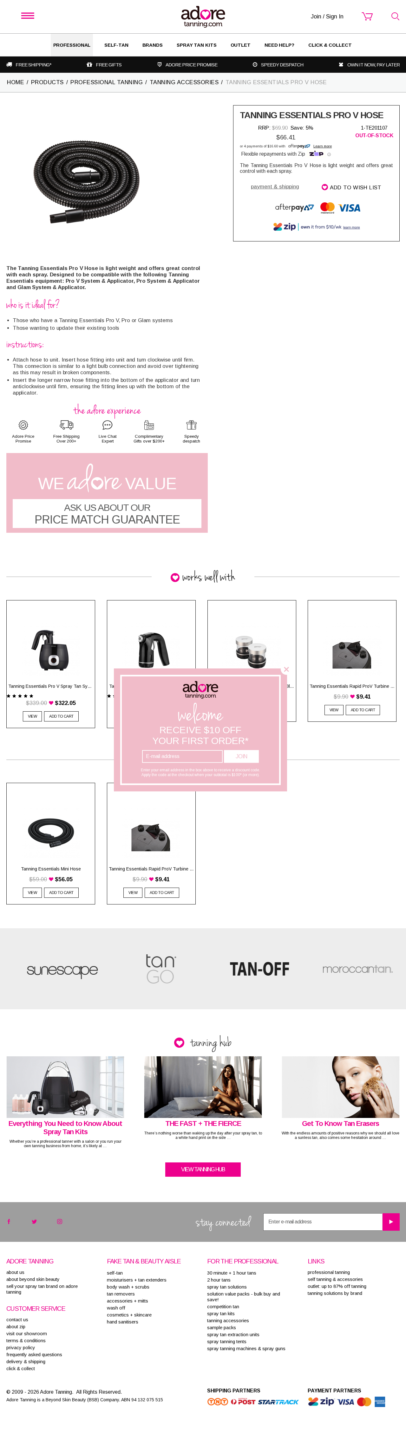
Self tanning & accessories (335, 1279)
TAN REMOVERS (121, 1293)
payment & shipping (275, 187)
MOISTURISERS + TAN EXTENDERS (137, 1279)
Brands (152, 45)
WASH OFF (116, 1307)
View (32, 716)
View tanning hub (203, 1169)
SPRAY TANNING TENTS (226, 1341)
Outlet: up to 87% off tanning (337, 1286)
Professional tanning (329, 1272)
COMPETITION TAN (223, 1306)
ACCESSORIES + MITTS (127, 1300)
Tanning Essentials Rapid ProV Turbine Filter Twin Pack (151, 868)
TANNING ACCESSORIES (184, 82)
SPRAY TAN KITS (221, 1313)
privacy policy (20, 1347)
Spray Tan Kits (197, 45)
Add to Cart (61, 892)
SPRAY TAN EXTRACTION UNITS (233, 1334)
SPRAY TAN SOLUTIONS (227, 1286)
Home (15, 82)
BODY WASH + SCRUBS (128, 1286)
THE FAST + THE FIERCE (203, 1123)
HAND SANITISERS (122, 1321)
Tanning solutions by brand (335, 1293)
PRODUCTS (47, 82)
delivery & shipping (25, 1361)
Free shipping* (33, 64)
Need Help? (279, 45)
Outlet (241, 45)
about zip (15, 1326)
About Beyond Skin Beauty (33, 1279)
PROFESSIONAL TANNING (106, 82)
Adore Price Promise (191, 64)
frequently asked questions (34, 1354)
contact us (17, 1319)
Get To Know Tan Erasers (340, 1123)
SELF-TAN (116, 45)
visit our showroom (26, 1333)
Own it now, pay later (373, 64)
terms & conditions (26, 1340)
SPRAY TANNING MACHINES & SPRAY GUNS (246, 1348)
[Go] (391, 1222)
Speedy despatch (282, 64)
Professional (72, 45)
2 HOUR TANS (219, 1279)
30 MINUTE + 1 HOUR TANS (231, 1273)
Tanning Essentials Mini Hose (51, 868)
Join (241, 756)
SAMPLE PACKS (221, 1327)
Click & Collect (330, 45)
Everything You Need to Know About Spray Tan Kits (65, 1128)
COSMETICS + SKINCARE (129, 1314)
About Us (15, 1272)
